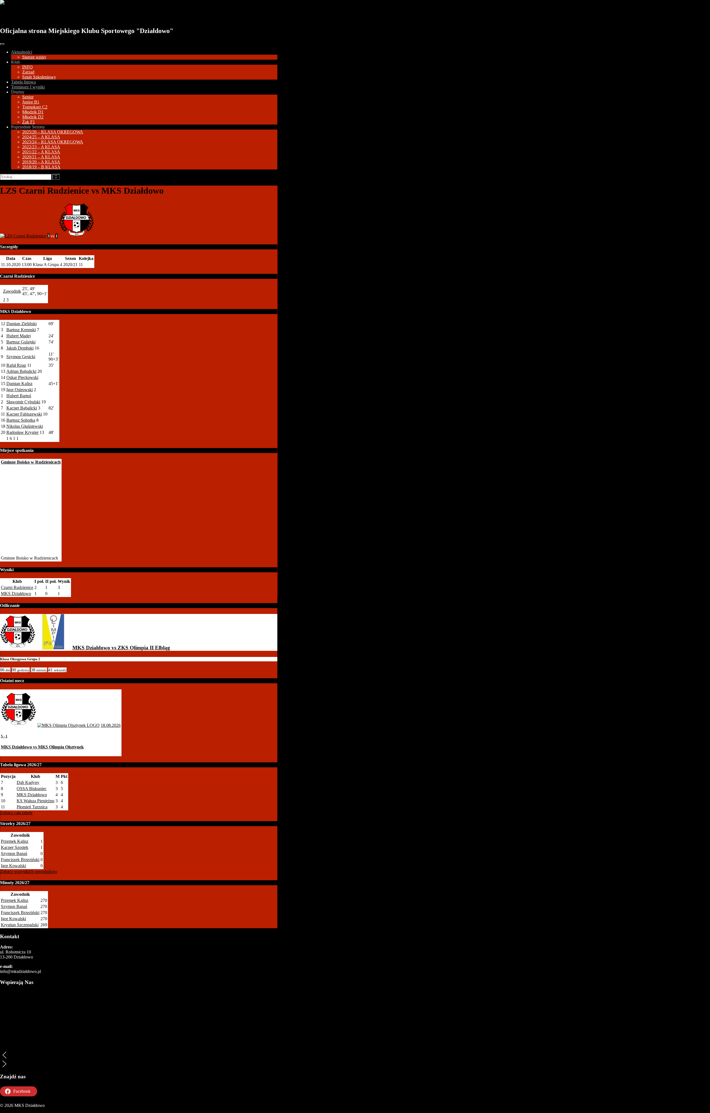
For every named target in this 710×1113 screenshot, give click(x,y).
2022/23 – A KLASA (41, 147)
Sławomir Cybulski (23, 401)
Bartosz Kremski (21, 329)
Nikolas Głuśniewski (24, 426)
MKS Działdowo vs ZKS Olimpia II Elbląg (121, 648)
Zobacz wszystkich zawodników (28, 871)
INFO (27, 67)
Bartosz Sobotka (20, 420)
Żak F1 (28, 122)
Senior (28, 97)
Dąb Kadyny (28, 782)
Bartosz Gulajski (21, 342)
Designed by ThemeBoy (21, 1110)
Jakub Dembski (20, 348)
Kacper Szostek (14, 847)
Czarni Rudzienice (17, 587)
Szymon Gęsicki (20, 356)
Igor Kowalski (13, 865)
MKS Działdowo (31, 16)
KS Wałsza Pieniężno (35, 800)
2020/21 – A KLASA (41, 157)
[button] (138, 1055)
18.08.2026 (111, 725)
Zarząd (28, 72)
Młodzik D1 (33, 112)
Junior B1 (30, 102)
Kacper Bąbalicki (21, 408)
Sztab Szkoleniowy (39, 77)
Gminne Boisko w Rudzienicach (31, 462)
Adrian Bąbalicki (21, 371)
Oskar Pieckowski (22, 377)
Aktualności (21, 52)
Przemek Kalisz (14, 841)
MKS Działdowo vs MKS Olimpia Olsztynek (42, 747)
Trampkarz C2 (34, 107)
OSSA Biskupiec (32, 788)
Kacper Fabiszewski (24, 414)
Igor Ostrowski (19, 389)
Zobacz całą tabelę (16, 812)
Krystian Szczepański (20, 924)
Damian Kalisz (19, 383)
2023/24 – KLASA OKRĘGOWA (52, 142)
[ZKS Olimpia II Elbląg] (53, 648)
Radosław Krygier (22, 432)
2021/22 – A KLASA (41, 152)
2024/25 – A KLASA (41, 137)
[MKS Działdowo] (18, 648)
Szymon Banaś (14, 853)
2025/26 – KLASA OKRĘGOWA (52, 132)
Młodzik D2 (33, 117)
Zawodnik (12, 291)
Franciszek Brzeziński (20, 859)
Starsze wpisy (34, 57)
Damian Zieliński (21, 323)
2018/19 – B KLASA (41, 167)
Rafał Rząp (16, 365)
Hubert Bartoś (18, 395)
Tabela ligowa (23, 82)
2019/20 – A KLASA (41, 162)
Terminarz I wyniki (28, 87)
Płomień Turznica (32, 807)
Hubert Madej (18, 335)
